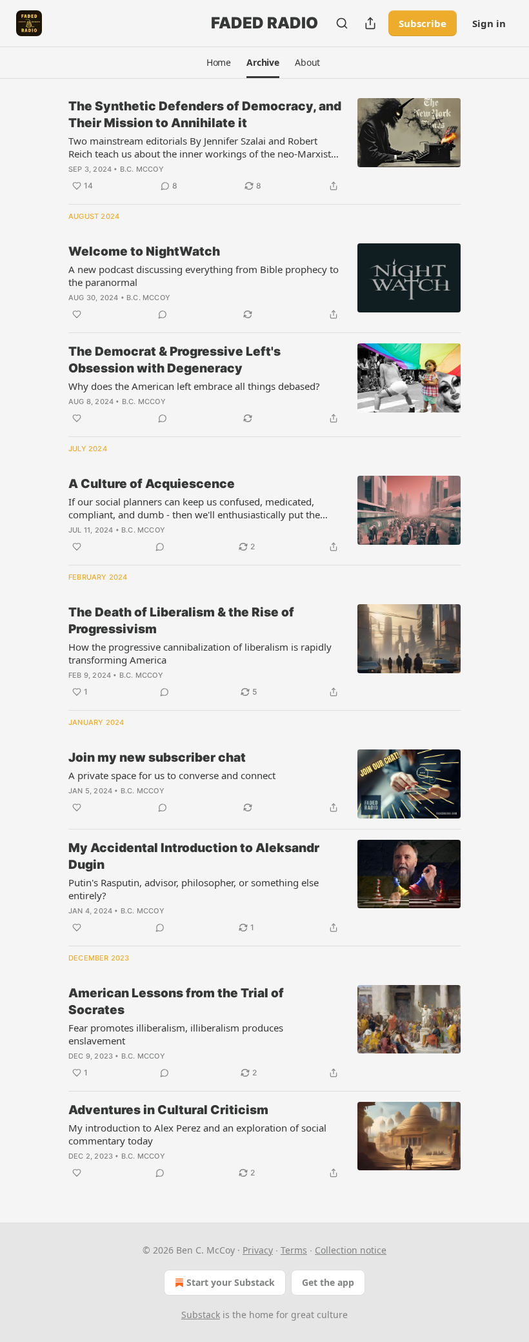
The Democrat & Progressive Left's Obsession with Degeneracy (174, 360)
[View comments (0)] (162, 314)
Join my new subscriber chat (157, 757)
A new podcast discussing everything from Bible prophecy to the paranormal (203, 276)
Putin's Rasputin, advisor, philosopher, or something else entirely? (193, 889)
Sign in (489, 23)
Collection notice (350, 1250)
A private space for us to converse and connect (171, 775)
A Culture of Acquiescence (151, 483)
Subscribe (422, 23)
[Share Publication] (370, 23)
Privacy (258, 1250)
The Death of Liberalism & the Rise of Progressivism (181, 620)
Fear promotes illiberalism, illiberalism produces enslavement (175, 1034)
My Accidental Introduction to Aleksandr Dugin (193, 856)
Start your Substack (230, 1282)
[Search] (342, 23)
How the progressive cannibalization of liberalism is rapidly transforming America (200, 653)
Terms (294, 1250)
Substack (200, 1314)
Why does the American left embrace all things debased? (194, 386)
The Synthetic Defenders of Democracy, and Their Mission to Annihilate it (204, 114)
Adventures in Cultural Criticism (168, 1110)
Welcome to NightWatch (144, 251)
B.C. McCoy (142, 169)
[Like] (76, 314)
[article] (264, 146)
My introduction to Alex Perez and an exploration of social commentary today (197, 1134)
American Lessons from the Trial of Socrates (176, 1001)
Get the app (328, 1282)
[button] (219, 62)
